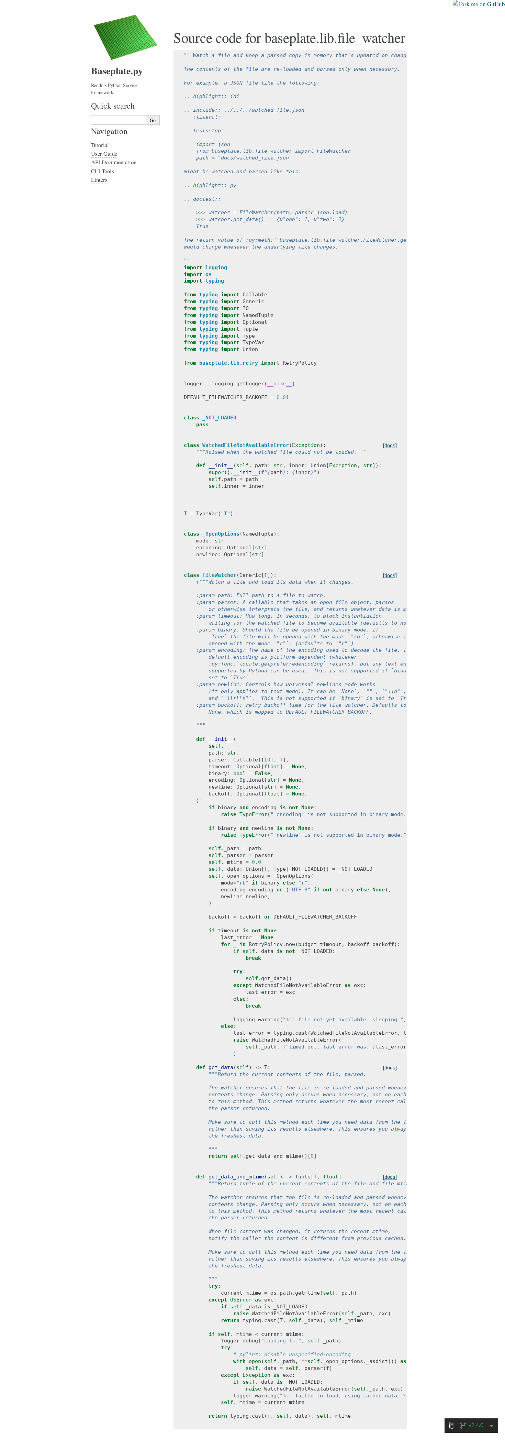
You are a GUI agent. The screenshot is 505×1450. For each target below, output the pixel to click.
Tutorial (100, 145)
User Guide (104, 153)
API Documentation (113, 162)
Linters (99, 180)
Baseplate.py (117, 71)
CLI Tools (102, 171)
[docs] (390, 445)
